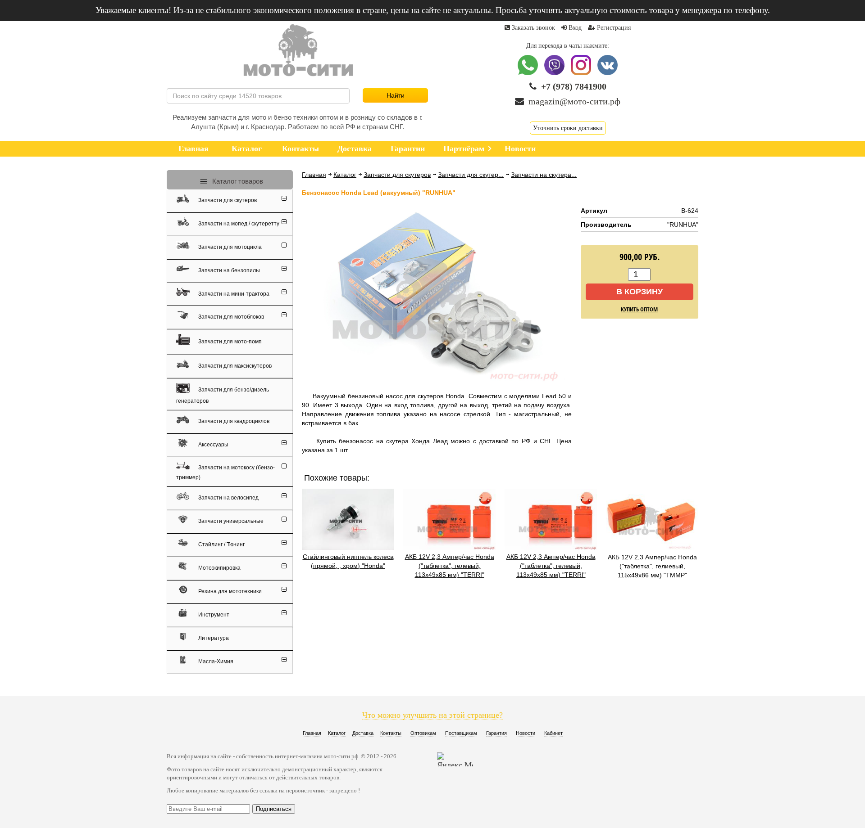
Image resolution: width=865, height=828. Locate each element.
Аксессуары (212, 444)
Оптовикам (423, 733)
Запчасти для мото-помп (229, 341)
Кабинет (553, 733)
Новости (525, 733)
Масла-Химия (215, 661)
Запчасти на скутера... (544, 174)
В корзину (639, 291)
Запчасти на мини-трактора (233, 293)
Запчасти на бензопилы (228, 270)
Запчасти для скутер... (471, 174)
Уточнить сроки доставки (568, 128)
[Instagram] (582, 73)
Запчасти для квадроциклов (233, 421)
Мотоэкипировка (219, 568)
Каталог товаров (236, 181)
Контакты (390, 733)
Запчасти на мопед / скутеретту (238, 223)
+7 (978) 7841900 (573, 86)
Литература (213, 638)
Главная (314, 174)
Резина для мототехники (229, 591)
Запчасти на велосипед (228, 498)
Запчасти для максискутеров (234, 366)
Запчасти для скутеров (397, 174)
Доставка (362, 733)
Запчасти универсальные (230, 521)
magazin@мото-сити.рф (574, 101)
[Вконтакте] (607, 73)
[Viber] (555, 73)
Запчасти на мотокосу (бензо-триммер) (225, 472)
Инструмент (213, 615)
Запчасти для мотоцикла (229, 247)
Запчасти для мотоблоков (230, 317)
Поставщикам (461, 733)
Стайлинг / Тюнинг (221, 544)
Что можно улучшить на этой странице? (432, 715)
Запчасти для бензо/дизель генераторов (222, 395)
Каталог (344, 174)
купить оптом (639, 309)
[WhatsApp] (529, 73)
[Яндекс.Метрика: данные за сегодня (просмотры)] (455, 759)
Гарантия (496, 733)
